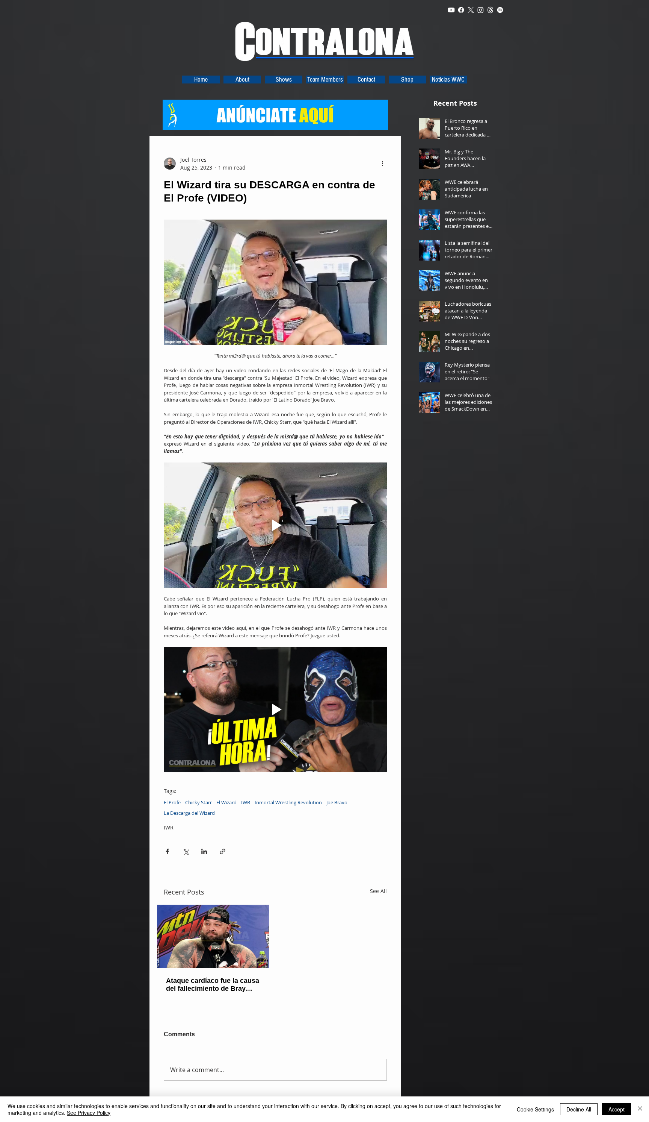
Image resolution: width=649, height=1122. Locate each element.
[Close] (639, 1109)
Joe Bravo (336, 802)
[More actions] (382, 163)
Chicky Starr (198, 802)
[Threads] (490, 10)
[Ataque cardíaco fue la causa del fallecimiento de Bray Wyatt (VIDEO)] (213, 936)
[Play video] (275, 525)
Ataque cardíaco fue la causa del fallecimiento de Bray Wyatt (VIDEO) (212, 985)
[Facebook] (461, 10)
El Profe (172, 802)
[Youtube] (451, 10)
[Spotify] (500, 10)
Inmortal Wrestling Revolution (288, 802)
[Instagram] (480, 10)
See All (378, 891)
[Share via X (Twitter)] (185, 851)
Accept (616, 1109)
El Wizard (226, 802)
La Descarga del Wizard (189, 813)
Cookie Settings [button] (535, 1109)
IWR (245, 802)
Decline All (578, 1109)
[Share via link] (222, 851)
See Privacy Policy (88, 1112)
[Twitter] (471, 10)
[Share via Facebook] (167, 851)
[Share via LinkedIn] (204, 851)
